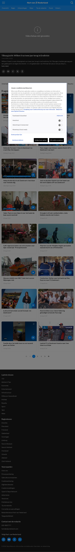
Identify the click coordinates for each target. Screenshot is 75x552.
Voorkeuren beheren (17, 140)
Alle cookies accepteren (56, 140)
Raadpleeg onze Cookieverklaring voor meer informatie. (40, 109)
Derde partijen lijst (16, 134)
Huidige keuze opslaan (41, 140)
